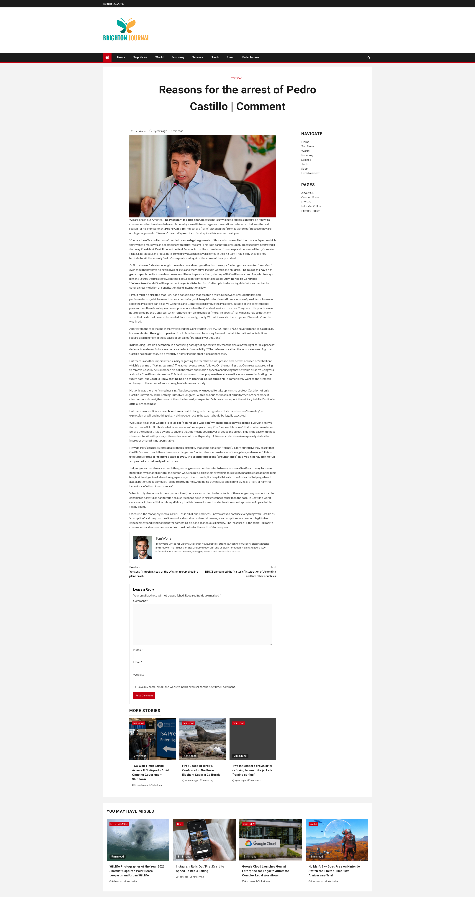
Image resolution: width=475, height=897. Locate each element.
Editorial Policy (311, 206)
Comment (140, 600)
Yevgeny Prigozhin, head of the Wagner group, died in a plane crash (163, 571)
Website (138, 674)
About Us (307, 192)
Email (137, 662)
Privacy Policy (310, 210)
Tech (215, 57)
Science (198, 57)
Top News (140, 57)
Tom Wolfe (139, 131)
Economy (177, 57)
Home (121, 57)
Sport (230, 57)
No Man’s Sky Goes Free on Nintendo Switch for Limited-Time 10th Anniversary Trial (334, 871)
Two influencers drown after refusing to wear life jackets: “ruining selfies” (252, 770)
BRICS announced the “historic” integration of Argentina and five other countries (240, 571)
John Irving (157, 785)
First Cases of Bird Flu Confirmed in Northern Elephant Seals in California (201, 770)
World (159, 57)
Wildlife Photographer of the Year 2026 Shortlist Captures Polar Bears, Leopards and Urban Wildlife (136, 871)
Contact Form (310, 197)
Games (313, 823)
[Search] (368, 57)
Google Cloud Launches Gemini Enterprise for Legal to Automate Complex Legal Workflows (265, 871)
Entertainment (252, 57)
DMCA (306, 201)
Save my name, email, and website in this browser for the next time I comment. (186, 686)
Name (138, 649)
